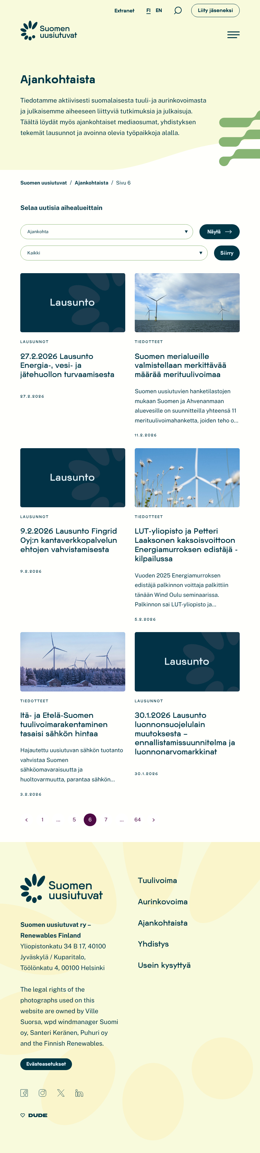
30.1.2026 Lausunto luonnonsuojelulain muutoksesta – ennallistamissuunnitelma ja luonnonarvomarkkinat (185, 733)
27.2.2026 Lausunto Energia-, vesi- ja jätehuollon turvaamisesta (67, 365)
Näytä (214, 231)
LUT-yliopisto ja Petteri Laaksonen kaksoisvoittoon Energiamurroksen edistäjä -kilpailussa (186, 544)
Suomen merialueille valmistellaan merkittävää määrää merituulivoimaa (180, 365)
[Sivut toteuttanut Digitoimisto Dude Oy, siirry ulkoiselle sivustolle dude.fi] (33, 1116)
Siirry (226, 253)
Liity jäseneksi (215, 10)
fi (148, 10)
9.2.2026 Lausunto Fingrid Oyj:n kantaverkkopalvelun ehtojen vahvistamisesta (68, 540)
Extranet (124, 11)
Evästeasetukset (46, 1064)
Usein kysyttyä (164, 964)
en (159, 10)
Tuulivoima (157, 880)
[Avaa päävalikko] (233, 34)
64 (137, 820)
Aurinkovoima (163, 901)
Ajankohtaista (163, 922)
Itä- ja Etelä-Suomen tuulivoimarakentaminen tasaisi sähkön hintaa (64, 724)
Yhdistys (153, 943)
